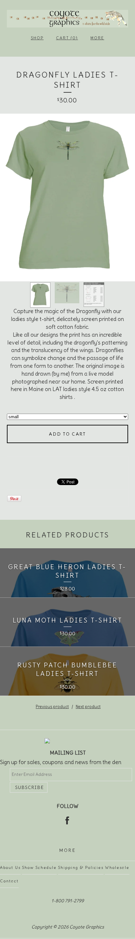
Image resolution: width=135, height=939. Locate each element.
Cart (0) (67, 37)
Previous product (52, 706)
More (97, 37)
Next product (88, 706)
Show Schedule (39, 867)
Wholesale (117, 867)
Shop (37, 37)
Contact (9, 880)
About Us (10, 867)
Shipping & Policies (81, 867)
